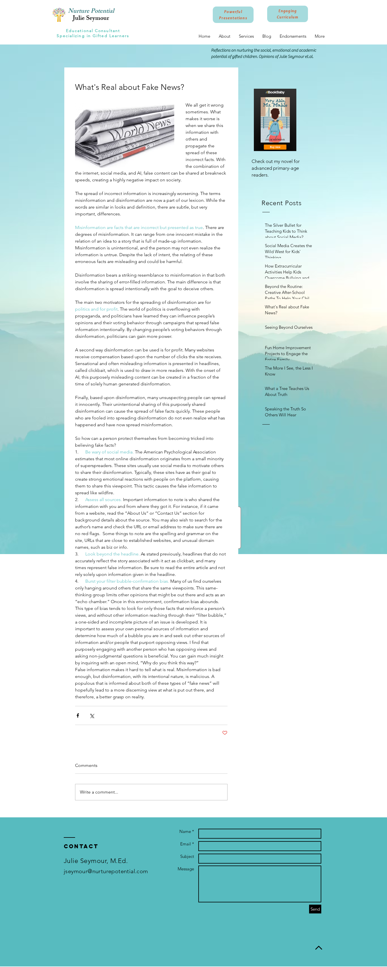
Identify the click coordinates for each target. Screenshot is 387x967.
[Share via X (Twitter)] (91, 715)
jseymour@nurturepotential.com (106, 871)
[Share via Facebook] (77, 715)
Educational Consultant (93, 30)
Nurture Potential (91, 11)
